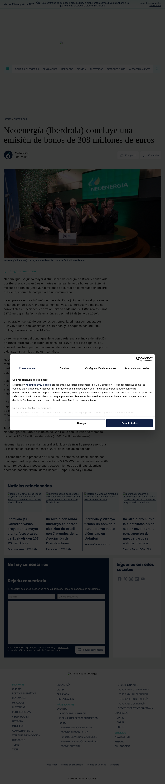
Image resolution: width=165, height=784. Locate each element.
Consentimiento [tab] (28, 368)
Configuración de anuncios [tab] (100, 368)
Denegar (82, 423)
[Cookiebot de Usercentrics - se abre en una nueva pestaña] (138, 359)
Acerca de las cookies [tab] (136, 368)
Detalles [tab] (64, 368)
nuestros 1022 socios (38, 384)
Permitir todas (129, 423)
